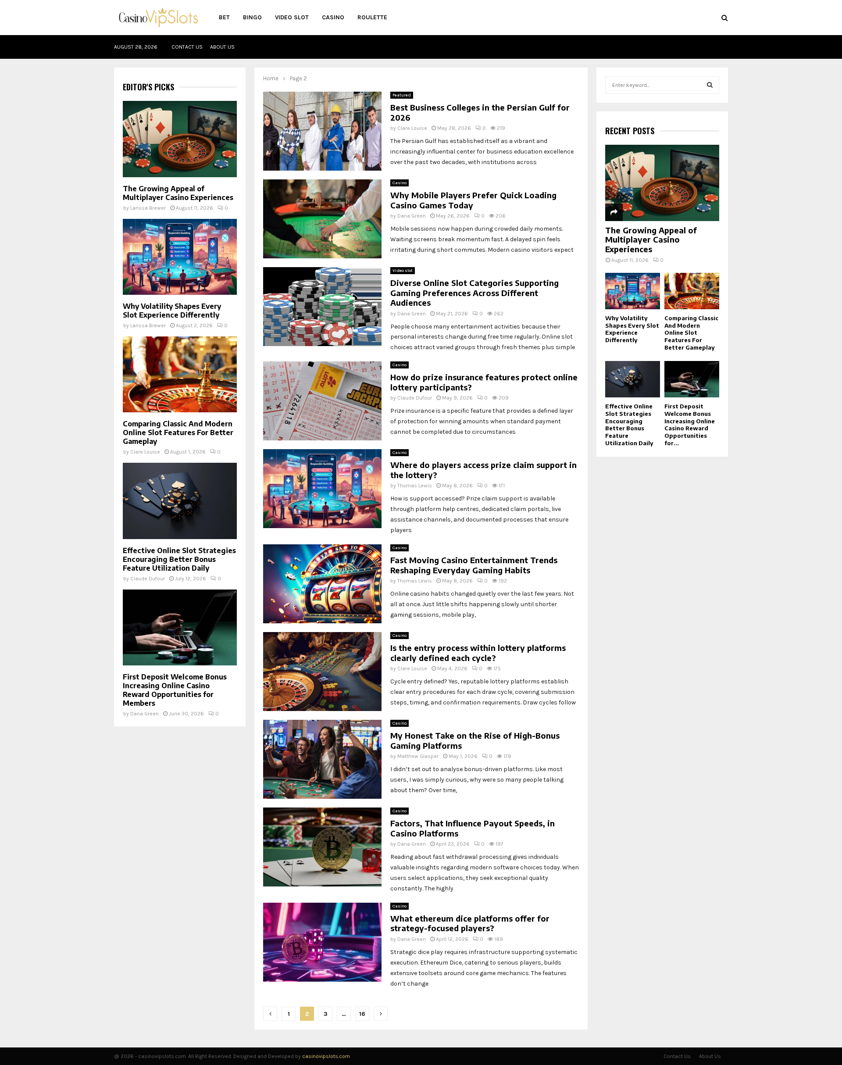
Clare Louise (412, 128)
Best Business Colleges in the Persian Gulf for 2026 (480, 112)
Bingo (252, 17)
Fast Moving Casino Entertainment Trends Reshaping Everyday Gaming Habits (473, 565)
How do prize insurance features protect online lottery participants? (484, 382)
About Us (222, 47)
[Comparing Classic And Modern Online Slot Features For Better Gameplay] (180, 374)
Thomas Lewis (414, 485)
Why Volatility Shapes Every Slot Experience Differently (172, 310)
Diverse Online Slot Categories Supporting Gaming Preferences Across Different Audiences (474, 292)
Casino (333, 17)
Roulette (372, 17)
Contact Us (187, 47)
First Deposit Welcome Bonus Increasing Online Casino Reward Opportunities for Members (175, 690)
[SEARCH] (709, 85)
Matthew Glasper (418, 756)
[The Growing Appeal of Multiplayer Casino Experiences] (180, 139)
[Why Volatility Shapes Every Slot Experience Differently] (180, 257)
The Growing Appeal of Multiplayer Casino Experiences (178, 193)
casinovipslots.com (326, 1056)
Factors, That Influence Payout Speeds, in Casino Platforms (472, 828)
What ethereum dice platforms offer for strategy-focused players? (469, 923)
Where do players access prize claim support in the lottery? (483, 470)
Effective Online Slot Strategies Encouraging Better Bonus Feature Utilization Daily (179, 559)
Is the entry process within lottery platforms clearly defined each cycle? (478, 653)
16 (362, 1014)
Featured (401, 95)
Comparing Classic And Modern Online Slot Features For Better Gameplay (178, 432)
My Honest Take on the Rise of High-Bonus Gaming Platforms (475, 740)
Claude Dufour (414, 398)
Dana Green (411, 216)
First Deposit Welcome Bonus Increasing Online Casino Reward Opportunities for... (689, 425)
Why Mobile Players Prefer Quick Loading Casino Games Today (473, 200)
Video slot (292, 17)
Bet (224, 17)
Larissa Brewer (148, 208)
